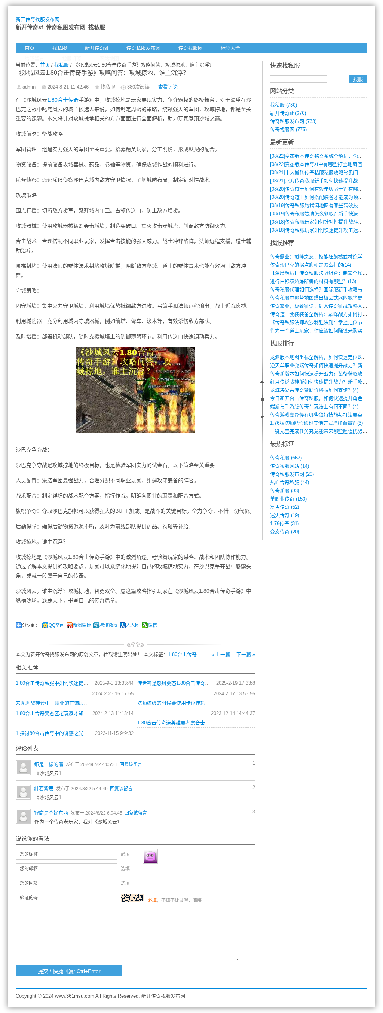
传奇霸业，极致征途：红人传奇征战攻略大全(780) (324, 306)
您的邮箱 (29, 868)
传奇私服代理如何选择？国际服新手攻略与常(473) (324, 289)
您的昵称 (29, 854)
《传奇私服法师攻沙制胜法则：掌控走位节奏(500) (324, 322)
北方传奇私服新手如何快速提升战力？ (319, 181)
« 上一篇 (220, 654)
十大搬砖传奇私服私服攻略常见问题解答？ (323, 172)
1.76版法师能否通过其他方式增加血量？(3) (316, 423)
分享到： (31, 625)
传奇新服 (284, 490)
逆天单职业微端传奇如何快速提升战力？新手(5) (321, 365)
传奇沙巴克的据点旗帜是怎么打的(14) (310, 265)
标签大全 (230, 48)
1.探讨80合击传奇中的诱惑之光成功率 (57, 733)
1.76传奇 (284, 523)
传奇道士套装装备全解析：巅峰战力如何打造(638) (324, 314)
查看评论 (168, 87)
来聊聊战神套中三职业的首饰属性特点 (57, 703)
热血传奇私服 (289, 482)
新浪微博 (82, 625)
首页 (29, 48)
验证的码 (29, 897)
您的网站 (29, 883)
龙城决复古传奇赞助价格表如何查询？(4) (314, 390)
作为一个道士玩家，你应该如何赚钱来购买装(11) (323, 330)
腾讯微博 (108, 625)
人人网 (133, 625)
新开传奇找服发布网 (37, 19)
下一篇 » (245, 654)
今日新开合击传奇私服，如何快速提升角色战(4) (321, 398)
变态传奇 (284, 532)
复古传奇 (284, 507)
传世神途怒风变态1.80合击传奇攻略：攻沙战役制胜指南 (197, 683)
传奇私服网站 (289, 466)
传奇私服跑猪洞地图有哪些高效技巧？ (319, 205)
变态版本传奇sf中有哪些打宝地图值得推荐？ (326, 164)
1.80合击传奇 (63, 100)
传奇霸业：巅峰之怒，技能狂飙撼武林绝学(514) (321, 256)
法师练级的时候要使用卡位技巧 (171, 703)
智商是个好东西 (51, 813)
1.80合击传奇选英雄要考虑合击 (171, 723)
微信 (152, 625)
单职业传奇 (288, 499)
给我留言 (34, 58)
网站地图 (109, 58)
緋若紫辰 (43, 788)
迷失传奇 (284, 515)
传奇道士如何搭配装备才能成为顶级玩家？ (323, 197)
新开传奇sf (96, 48)
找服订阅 (72, 58)
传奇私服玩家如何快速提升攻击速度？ (319, 230)
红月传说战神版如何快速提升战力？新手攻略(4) (321, 382)
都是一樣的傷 (48, 764)
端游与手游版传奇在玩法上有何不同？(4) (314, 406)
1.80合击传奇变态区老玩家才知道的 (54, 713)
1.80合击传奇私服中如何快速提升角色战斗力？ (66, 683)
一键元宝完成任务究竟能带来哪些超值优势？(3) (321, 431)
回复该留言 (131, 764)
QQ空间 (56, 625)
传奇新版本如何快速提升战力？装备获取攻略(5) (321, 373)
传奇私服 (286, 458)
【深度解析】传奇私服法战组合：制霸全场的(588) (324, 273)
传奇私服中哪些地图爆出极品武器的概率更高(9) (321, 298)
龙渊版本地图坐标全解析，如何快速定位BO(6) (320, 357)
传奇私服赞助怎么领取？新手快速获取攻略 (323, 213)
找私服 (59, 48)
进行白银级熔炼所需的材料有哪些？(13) (313, 281)
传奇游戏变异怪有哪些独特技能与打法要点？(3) (321, 415)
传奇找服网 (190, 48)
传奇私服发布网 (143, 48)
